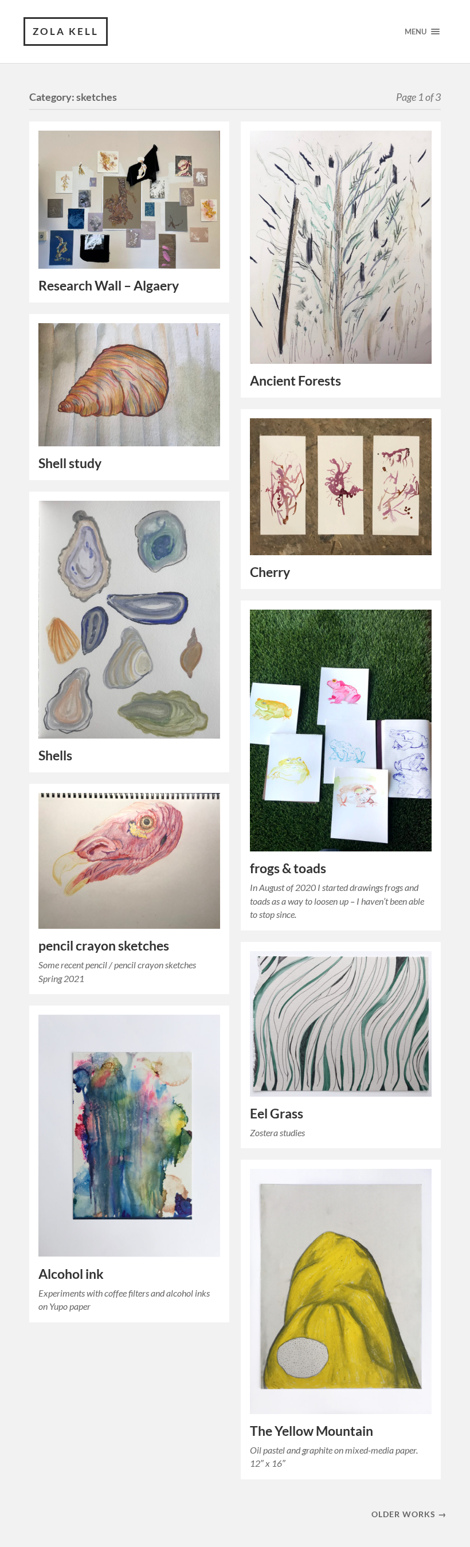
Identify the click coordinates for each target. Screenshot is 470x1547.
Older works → (408, 1514)
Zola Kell (66, 31)
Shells (55, 755)
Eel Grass (276, 1113)
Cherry (270, 572)
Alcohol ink (71, 1274)
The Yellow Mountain (311, 1431)
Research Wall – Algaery (108, 285)
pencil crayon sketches (103, 945)
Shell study (69, 463)
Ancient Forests (295, 380)
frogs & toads (288, 868)
